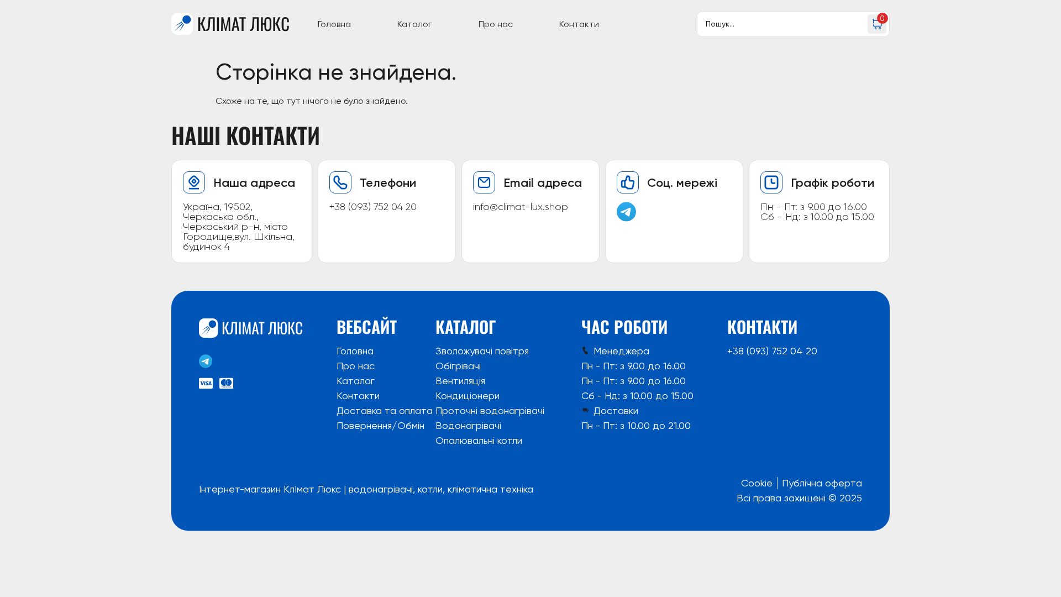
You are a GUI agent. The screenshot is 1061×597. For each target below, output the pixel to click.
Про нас (496, 24)
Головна (334, 24)
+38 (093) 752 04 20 (373, 206)
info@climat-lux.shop (520, 206)
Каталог (414, 24)
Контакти (579, 24)
